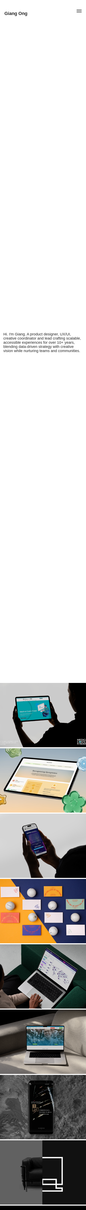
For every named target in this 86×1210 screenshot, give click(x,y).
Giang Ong (15, 13)
